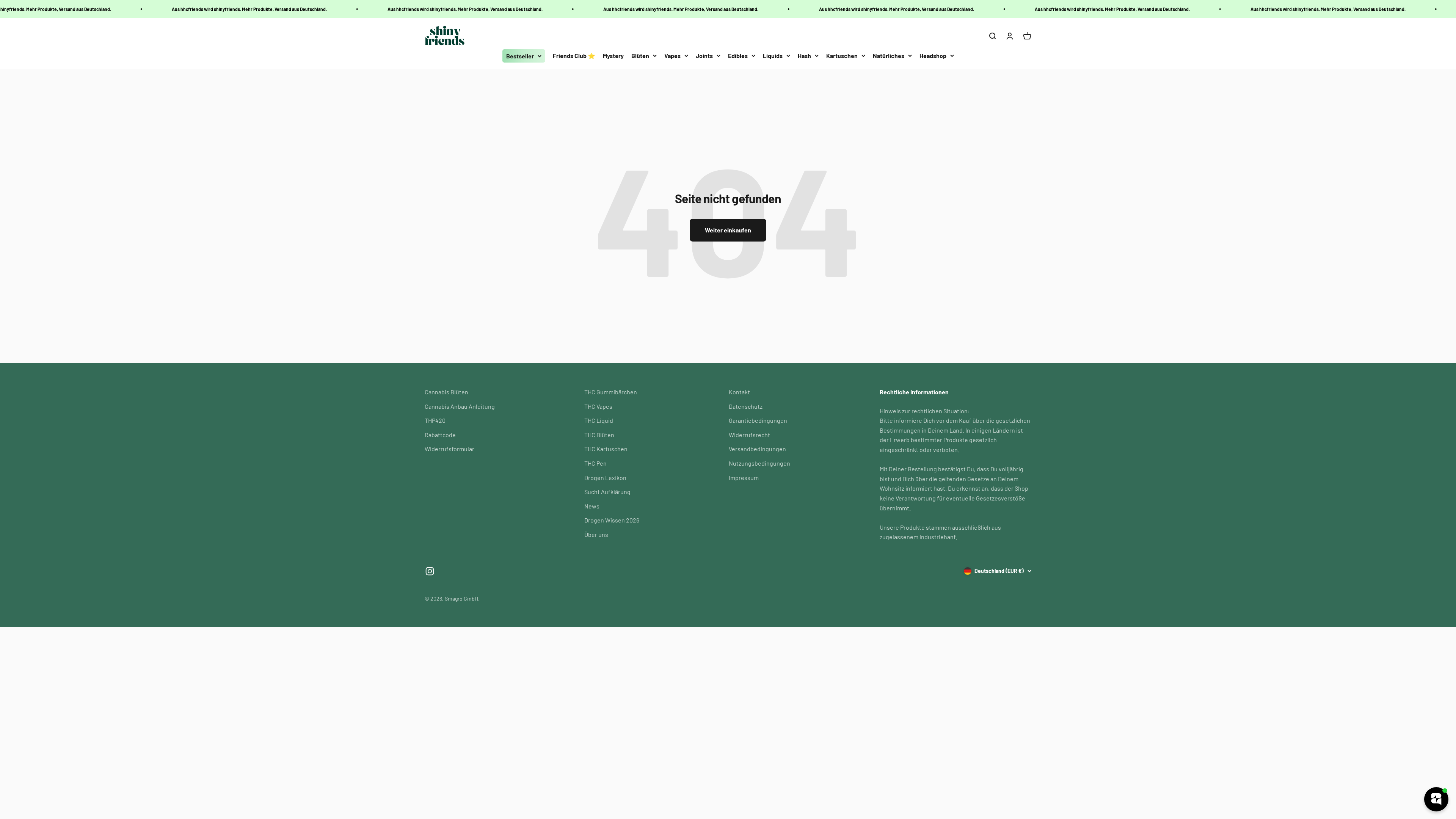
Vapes (672, 55)
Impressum (744, 477)
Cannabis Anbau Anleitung (460, 406)
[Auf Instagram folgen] (430, 571)
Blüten (640, 55)
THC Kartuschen (606, 448)
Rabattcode (440, 434)
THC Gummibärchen (610, 391)
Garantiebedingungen (758, 420)
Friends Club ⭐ (574, 55)
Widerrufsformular (449, 448)
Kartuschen (842, 55)
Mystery (613, 55)
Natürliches (888, 55)
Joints (704, 55)
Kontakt (739, 391)
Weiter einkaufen (728, 230)
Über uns (596, 534)
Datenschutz (746, 406)
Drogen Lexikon (605, 477)
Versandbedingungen (757, 448)
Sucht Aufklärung (607, 491)
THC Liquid (598, 420)
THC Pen (595, 463)
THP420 (435, 420)
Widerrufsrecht (749, 434)
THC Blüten (599, 434)
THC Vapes (598, 406)
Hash (804, 55)
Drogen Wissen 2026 (611, 520)
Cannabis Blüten (446, 391)
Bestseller (520, 56)
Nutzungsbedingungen (759, 463)
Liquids (773, 55)
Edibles (738, 55)
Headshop (932, 55)
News (591, 506)
